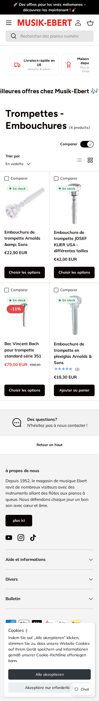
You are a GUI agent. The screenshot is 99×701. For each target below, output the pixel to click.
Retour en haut (49, 444)
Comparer (68, 144)
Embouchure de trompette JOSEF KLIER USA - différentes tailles (71, 242)
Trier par (13, 156)
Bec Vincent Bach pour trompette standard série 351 (22, 350)
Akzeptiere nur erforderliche (49, 687)
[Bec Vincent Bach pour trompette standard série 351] (24, 315)
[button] (90, 23)
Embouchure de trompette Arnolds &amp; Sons (22, 238)
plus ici (19, 520)
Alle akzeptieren (49, 674)
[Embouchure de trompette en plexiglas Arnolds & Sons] (74, 315)
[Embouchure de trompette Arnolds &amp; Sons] (24, 203)
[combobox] (50, 36)
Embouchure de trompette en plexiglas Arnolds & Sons (73, 353)
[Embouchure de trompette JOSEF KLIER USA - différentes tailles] (74, 203)
